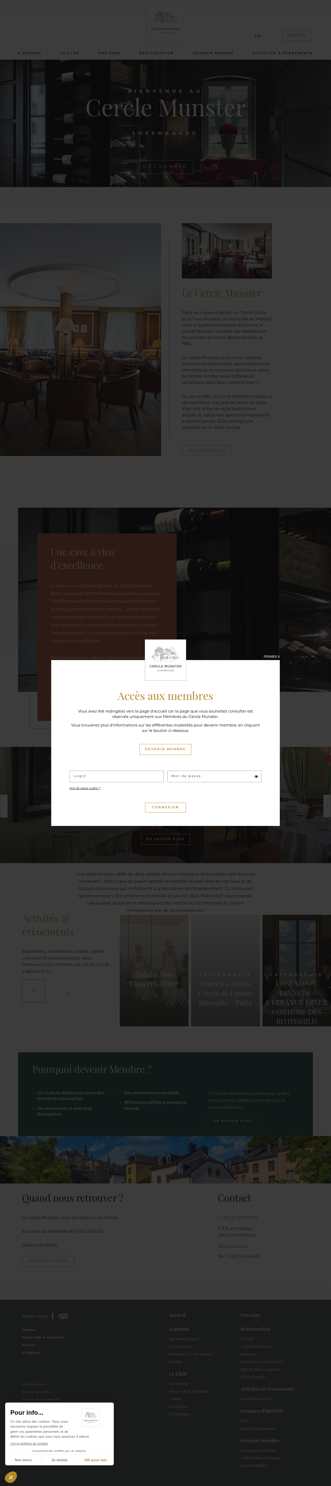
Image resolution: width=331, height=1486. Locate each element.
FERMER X (272, 657)
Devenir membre (165, 749)
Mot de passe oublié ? (85, 788)
